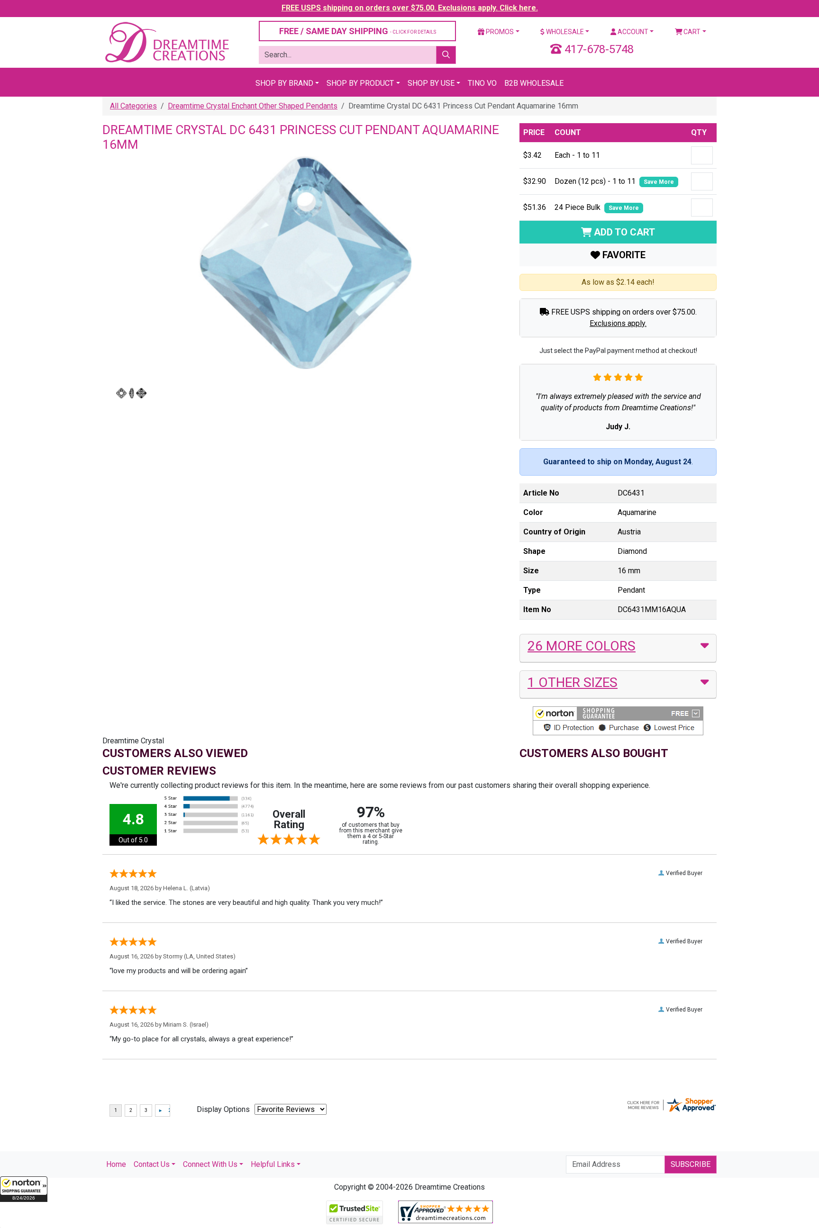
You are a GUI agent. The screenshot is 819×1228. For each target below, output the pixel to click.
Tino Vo (482, 83)
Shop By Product (360, 83)
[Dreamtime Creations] (166, 41)
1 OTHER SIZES (573, 682)
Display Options (223, 1109)
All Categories (133, 105)
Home (116, 1164)
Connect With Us (210, 1164)
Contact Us (152, 1164)
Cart (691, 32)
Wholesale (564, 32)
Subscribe (690, 1164)
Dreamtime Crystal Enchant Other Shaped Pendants (252, 105)
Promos (499, 32)
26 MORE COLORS (582, 646)
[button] (23, 1189)
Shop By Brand (284, 83)
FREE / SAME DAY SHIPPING (357, 31)
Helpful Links (273, 1164)
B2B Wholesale (534, 83)
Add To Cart (623, 232)
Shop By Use (431, 83)
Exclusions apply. (618, 323)
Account (632, 32)
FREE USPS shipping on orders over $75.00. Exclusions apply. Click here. (410, 7)
